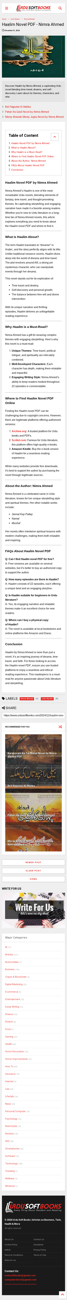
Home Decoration (14, 1051)
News (8, 1104)
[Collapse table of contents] (55, 137)
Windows (10, 1186)
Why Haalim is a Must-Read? (26, 152)
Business (9, 969)
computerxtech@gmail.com (20, 1279)
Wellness (9, 1178)
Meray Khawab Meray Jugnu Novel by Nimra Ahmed (34, 116)
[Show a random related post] (60, 726)
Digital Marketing (14, 984)
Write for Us (10, 1260)
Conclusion (17, 169)
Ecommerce (11, 991)
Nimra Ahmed (29, 19)
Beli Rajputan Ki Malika (18, 106)
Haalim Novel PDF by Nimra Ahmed (30, 143)
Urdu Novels (15, 19)
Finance (9, 1014)
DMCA (8, 1250)
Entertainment (12, 999)
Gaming (9, 1036)
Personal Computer (15, 1111)
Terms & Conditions (14, 1255)
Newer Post (33, 862)
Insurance (10, 1074)
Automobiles (12, 962)
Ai (6, 947)
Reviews (9, 1133)
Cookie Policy (11, 1244)
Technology (11, 1163)
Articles (9, 954)
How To (9, 1066)
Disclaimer (38, 1244)
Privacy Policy (40, 1250)
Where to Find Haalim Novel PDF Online (32, 156)
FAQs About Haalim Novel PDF (28, 165)
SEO (7, 1141)
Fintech (9, 1021)
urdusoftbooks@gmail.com (20, 1275)
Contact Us (39, 1239)
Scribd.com (19, 440)
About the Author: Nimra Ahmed (28, 160)
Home (4, 19)
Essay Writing (12, 1006)
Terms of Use (40, 1255)
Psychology (11, 1119)
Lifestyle (9, 1096)
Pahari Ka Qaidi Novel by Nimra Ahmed (27, 111)
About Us (9, 1239)
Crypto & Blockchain (16, 977)
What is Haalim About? (23, 147)
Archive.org (19, 431)
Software (10, 1156)
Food (8, 1029)
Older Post (33, 871)
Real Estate (11, 1126)
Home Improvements (16, 1059)
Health (8, 1044)
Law (7, 1089)
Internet (9, 1081)
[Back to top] (62, 1294)
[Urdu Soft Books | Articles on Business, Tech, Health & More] (33, 8)
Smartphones (12, 1148)
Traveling (10, 1171)
